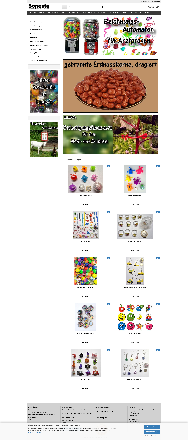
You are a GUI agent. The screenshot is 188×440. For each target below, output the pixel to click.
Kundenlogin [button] (145, 1)
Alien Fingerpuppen (135, 195)
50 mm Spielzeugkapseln (90, 13)
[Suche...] (102, 7)
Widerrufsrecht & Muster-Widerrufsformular (41, 414)
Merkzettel (157, 1)
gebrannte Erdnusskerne (37, 41)
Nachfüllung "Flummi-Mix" (86, 287)
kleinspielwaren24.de (104, 411)
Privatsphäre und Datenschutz (37, 422)
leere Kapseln (136, 13)
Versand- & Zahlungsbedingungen (39, 412)
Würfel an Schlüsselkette (135, 379)
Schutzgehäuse (34, 53)
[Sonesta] (43, 7)
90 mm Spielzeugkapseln (110, 13)
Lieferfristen (32, 417)
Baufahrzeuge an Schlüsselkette (135, 287)
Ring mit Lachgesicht (135, 241)
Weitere (147, 13)
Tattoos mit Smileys (134, 333)
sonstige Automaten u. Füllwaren (39, 45)
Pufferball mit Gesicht (86, 195)
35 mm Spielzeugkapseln (69, 13)
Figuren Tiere (85, 379)
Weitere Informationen (152, 436)
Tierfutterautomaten (35, 49)
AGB (29, 419)
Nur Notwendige (151, 431)
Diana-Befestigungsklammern (38, 60)
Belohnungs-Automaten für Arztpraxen (43, 13)
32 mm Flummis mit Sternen (86, 333)
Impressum (31, 410)
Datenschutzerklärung (34, 432)
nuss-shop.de (101, 418)
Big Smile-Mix (85, 241)
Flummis (125, 13)
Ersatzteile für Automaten (37, 57)
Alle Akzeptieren (151, 427)
